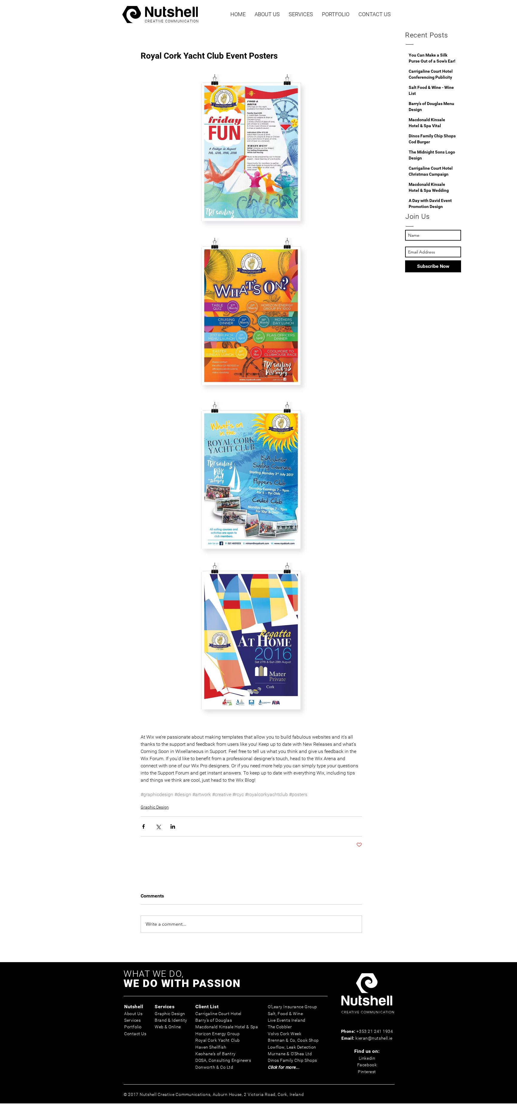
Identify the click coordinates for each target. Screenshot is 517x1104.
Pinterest (367, 1071)
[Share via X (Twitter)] (158, 826)
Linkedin (367, 1058)
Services (132, 1020)
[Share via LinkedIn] (173, 826)
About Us (133, 1013)
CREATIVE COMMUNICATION (172, 21)
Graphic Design (155, 807)
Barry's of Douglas (213, 1020)
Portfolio (133, 1026)
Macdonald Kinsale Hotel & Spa (226, 1026)
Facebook (367, 1064)
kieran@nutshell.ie (373, 1038)
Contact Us (135, 1033)
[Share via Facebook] (143, 826)
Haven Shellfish (210, 1047)
